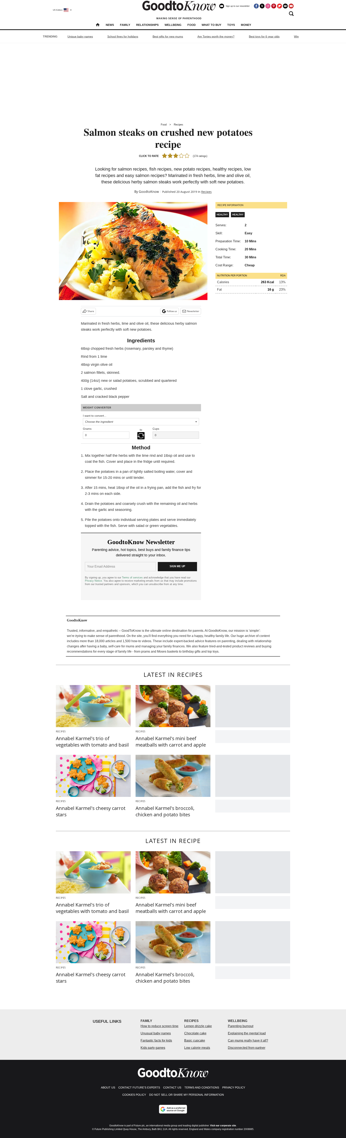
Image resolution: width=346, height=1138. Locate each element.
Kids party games (153, 1047)
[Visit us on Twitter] (262, 6)
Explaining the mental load (247, 1033)
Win (296, 36)
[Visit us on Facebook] (256, 6)
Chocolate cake (195, 1033)
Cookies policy (134, 1094)
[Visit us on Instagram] (268, 6)
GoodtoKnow (149, 191)
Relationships (147, 24)
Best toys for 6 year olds (264, 36)
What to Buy (211, 24)
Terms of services (133, 577)
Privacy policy (233, 1087)
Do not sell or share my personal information (186, 1094)
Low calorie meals (197, 1047)
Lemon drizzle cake (198, 1026)
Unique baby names (80, 36)
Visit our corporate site (223, 1125)
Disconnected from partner (246, 1047)
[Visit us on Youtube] (291, 6)
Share (91, 311)
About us (108, 1087)
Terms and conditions (201, 1087)
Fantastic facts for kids (156, 1040)
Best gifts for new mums (168, 36)
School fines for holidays (122, 36)
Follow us (172, 311)
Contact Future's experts (139, 1087)
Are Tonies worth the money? (215, 36)
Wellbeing (173, 24)
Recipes (178, 124)
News (110, 24)
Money (246, 24)
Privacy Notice (93, 580)
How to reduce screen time (159, 1026)
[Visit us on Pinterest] (273, 6)
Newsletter (193, 311)
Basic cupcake (194, 1040)
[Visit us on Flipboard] (279, 6)
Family (125, 24)
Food (191, 24)
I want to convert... (94, 415)
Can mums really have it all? (248, 1040)
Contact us (172, 1087)
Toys (231, 24)
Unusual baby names (156, 1033)
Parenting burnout (240, 1026)
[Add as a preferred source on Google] (173, 1109)
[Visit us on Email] (285, 6)
